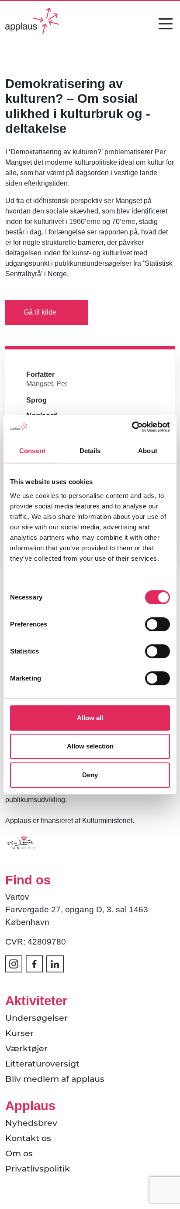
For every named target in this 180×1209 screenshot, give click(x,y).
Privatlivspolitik (37, 1168)
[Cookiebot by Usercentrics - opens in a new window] (131, 427)
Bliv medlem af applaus (54, 1079)
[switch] (157, 624)
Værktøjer (26, 1048)
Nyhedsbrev (31, 1123)
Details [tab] (90, 450)
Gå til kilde (40, 312)
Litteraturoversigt (42, 1063)
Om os (19, 1153)
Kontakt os (28, 1138)
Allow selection (90, 746)
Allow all (90, 717)
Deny (90, 775)
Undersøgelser (36, 1018)
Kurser (19, 1033)
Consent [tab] (32, 450)
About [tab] (147, 450)
